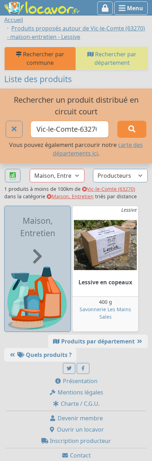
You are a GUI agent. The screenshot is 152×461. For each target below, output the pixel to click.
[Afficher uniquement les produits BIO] (13, 176)
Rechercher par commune (43, 58)
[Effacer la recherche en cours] (14, 129)
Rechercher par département (115, 58)
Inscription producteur (79, 441)
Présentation (80, 381)
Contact (80, 455)
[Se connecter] (105, 8)
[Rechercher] (131, 129)
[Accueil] (42, 7)
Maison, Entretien (73, 196)
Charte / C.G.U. (79, 404)
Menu (134, 8)
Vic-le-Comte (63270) (111, 189)
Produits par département (98, 341)
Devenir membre (79, 418)
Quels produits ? (48, 355)
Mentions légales (79, 392)
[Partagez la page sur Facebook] (83, 368)
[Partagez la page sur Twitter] (69, 368)
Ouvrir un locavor (79, 429)
